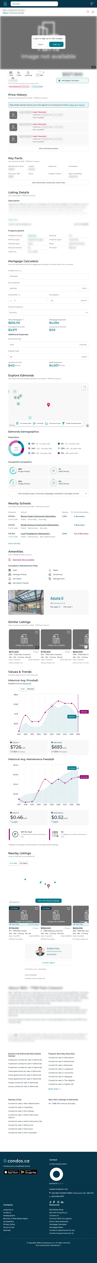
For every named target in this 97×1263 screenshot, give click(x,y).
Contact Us (54, 1215)
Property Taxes (13, 351)
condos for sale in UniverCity (60, 1073)
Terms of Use (8, 1227)
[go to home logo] (16, 1160)
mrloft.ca (7, 1213)
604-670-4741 (51, 954)
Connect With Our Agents (60, 1218)
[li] (62, 1202)
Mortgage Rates (56, 1227)
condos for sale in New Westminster (24, 1103)
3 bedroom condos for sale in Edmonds (25, 1067)
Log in (40, 44)
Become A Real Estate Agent (15, 1218)
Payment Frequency (15, 307)
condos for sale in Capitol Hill (60, 1084)
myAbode (20, 1166)
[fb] (55, 1202)
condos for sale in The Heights (61, 1080)
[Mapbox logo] (14, 425)
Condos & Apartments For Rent (62, 1233)
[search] (34, 3)
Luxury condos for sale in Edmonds (23, 1086)
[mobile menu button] (93, 4)
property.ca (8, 1210)
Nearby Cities (14, 1100)
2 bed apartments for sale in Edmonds (24, 1075)
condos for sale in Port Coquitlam (22, 1133)
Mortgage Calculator (58, 1224)
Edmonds (13, 13)
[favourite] (88, 11)
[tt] (51, 1202)
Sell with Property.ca (58, 1213)
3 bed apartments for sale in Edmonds (24, 1079)
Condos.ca (7, 1166)
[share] (93, 11)
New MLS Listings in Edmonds (63, 1100)
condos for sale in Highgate (60, 1077)
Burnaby (21, 13)
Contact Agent (48, 963)
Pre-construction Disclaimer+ (48, 1245)
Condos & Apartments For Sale (62, 1230)
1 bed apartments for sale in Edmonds (24, 1071)
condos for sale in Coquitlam (20, 1107)
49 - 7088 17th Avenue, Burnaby (61, 1103)
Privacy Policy (9, 1224)
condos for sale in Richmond (20, 1125)
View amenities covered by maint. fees (48, 183)
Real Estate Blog (56, 1210)
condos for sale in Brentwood (61, 1061)
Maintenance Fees (14, 339)
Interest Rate (14, 295)
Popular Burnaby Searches (61, 1054)
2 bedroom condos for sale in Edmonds (25, 1060)
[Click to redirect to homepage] (5, 4)
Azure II (5, 13)
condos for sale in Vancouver (20, 1129)
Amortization (54, 295)
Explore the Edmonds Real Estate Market (24, 1055)
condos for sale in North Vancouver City (25, 1121)
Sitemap (7, 1230)
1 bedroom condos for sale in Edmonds (25, 1064)
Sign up (56, 44)
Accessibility (8, 1221)
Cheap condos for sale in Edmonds (23, 1083)
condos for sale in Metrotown (61, 1058)
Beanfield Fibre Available (23, 560)
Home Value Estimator (58, 1221)
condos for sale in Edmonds (60, 1065)
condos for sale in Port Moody (21, 1111)
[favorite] (36, 632)
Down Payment (14, 283)
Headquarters (9, 1215)
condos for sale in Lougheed (60, 1069)
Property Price (14, 270)
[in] (58, 1202)
